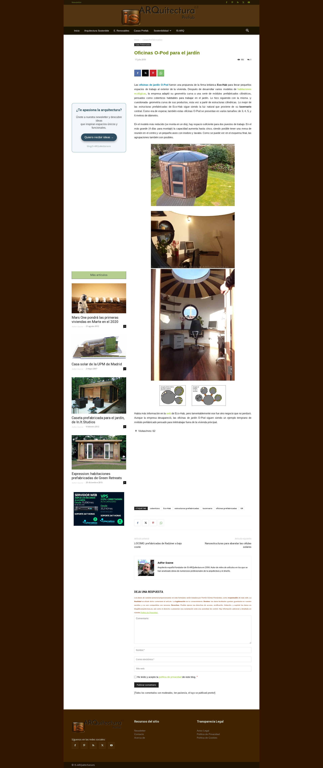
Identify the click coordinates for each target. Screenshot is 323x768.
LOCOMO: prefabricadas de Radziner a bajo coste (158, 545)
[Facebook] (226, 2)
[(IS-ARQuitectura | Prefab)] (161, 15)
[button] (247, 30)
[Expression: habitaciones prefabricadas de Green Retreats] (99, 452)
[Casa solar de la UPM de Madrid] (99, 347)
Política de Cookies (207, 737)
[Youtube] (248, 2)
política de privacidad (170, 677)
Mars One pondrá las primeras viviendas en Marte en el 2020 (95, 319)
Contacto (139, 734)
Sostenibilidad (161, 30)
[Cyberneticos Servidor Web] (99, 509)
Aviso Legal (203, 730)
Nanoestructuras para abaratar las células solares (228, 545)
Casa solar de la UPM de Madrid (97, 364)
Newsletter (77, 2)
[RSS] (237, 2)
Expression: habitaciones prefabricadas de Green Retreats (97, 476)
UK (242, 508)
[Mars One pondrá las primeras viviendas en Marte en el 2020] (99, 298)
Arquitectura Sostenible (96, 30)
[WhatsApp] (160, 73)
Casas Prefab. (141, 30)
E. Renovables (121, 30)
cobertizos (155, 508)
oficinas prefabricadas (226, 508)
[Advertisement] (193, 466)
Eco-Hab (167, 508)
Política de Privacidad (149, 612)
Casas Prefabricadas (142, 44)
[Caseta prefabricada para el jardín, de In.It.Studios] (99, 395)
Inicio (77, 30)
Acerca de (139, 737)
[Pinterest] (232, 2)
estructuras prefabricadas (187, 508)
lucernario (207, 508)
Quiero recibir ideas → (99, 137)
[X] (243, 2)
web (168, 413)
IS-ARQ (180, 30)
